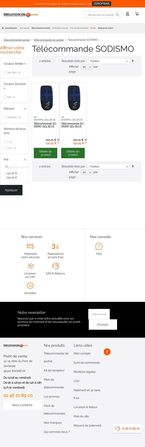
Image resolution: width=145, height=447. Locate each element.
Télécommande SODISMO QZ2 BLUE (73, 125)
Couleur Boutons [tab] (14, 86)
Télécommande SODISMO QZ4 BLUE (45, 125)
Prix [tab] (6, 159)
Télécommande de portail (49, 40)
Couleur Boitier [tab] (13, 63)
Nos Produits (11, 28)
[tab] (57, 345)
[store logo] (21, 14)
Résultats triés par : (74, 61)
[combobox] (102, 14)
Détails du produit (45, 153)
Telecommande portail (17, 40)
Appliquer (11, 190)
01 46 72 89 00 (131, 428)
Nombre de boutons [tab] (14, 131)
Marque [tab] (9, 108)
